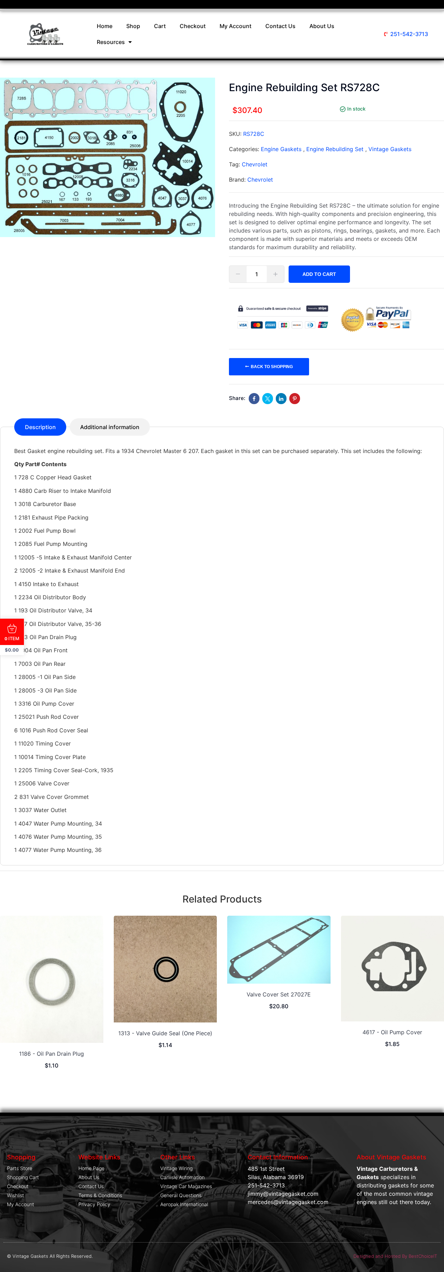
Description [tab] (40, 427)
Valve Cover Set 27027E (279, 994)
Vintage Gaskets (389, 149)
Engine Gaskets (281, 149)
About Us (321, 26)
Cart (160, 26)
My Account (235, 26)
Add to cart (319, 274)
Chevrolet (254, 164)
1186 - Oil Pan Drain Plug (51, 1053)
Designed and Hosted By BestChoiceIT (395, 1256)
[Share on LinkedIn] (281, 398)
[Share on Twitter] (267, 398)
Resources (111, 41)
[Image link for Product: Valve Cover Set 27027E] (279, 950)
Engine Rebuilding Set (335, 149)
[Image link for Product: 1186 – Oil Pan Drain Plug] (51, 979)
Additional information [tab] (109, 427)
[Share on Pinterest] (294, 398)
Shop (133, 26)
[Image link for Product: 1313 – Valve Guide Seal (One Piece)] (165, 969)
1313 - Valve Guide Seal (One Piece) (165, 1033)
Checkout (193, 26)
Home (104, 26)
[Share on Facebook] (254, 398)
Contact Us (280, 26)
